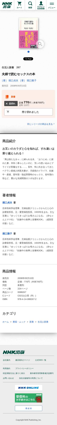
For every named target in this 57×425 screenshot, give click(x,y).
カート (19, 8)
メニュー (51, 8)
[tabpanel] (28, 33)
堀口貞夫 (7, 202)
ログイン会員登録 (41, 8)
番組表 (28, 408)
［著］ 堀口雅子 (27, 80)
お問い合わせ (8, 378)
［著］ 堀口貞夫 (10, 80)
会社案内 (6, 360)
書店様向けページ (22, 360)
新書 (31, 322)
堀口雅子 (7, 233)
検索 (30, 8)
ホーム (5, 322)
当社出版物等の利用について (31, 378)
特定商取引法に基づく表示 (14, 373)
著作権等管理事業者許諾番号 (42, 373)
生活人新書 (43, 322)
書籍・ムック (19, 322)
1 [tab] (28, 52)
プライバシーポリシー (24, 368)
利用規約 (6, 368)
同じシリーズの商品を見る (40, 124)
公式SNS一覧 (40, 360)
